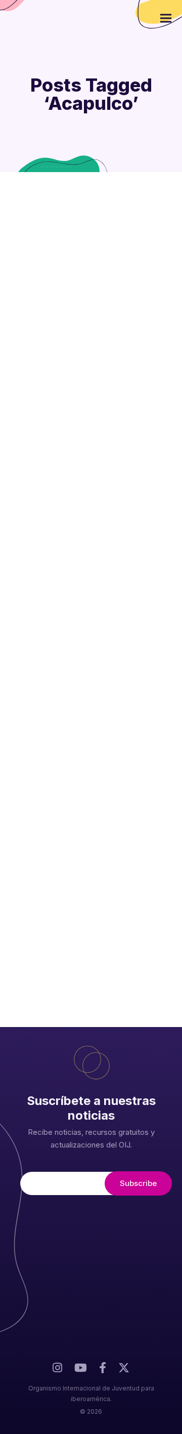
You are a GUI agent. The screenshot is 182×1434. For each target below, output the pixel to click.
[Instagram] (57, 1370)
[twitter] (123, 1372)
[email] (102, 1370)
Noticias (114, 500)
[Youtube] (80, 1370)
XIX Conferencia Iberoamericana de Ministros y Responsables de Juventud (85, 637)
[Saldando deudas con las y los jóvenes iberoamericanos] (91, 216)
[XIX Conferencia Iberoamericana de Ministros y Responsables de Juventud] (91, 563)
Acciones (115, 874)
